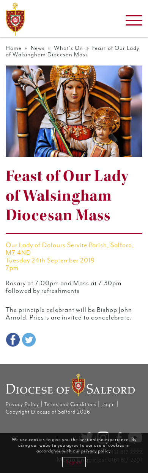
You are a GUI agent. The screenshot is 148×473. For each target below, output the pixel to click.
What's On (68, 48)
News (38, 48)
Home (14, 48)
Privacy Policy (22, 404)
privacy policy (95, 451)
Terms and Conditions (70, 404)
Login (108, 404)
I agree (74, 462)
